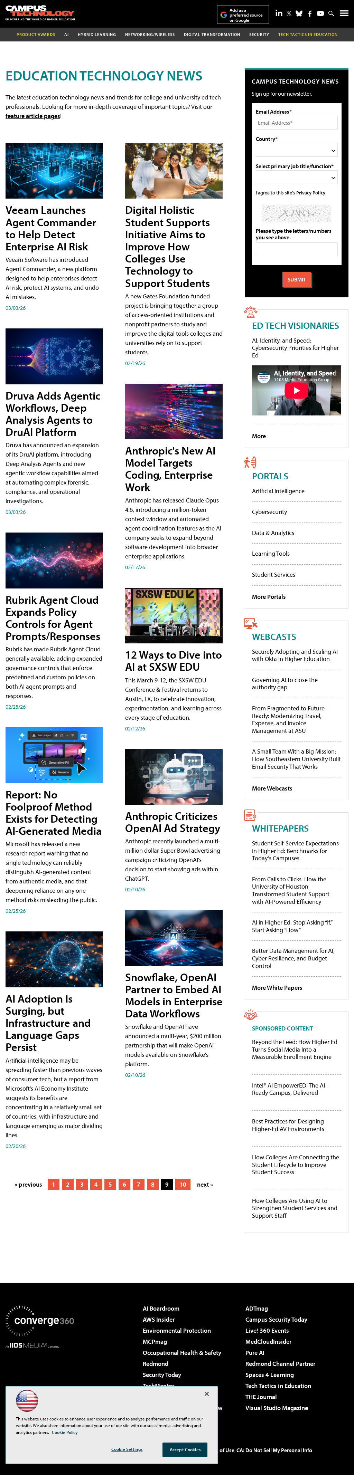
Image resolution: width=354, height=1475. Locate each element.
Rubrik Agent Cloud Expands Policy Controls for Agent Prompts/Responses (53, 618)
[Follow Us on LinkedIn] (279, 12)
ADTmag (256, 1308)
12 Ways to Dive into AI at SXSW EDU (173, 660)
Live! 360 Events (267, 1330)
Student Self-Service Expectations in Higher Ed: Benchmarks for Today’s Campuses (295, 850)
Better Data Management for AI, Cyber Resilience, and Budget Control (293, 958)
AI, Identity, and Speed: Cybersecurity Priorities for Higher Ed (295, 347)
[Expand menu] (344, 14)
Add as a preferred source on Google (246, 15)
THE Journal (261, 1397)
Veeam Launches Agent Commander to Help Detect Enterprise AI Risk (51, 228)
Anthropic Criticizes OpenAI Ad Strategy (172, 822)
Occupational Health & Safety (182, 1353)
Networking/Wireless (150, 34)
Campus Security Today (276, 1319)
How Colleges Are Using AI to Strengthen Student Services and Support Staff (294, 1208)
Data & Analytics (273, 533)
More (259, 436)
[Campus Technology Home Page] (40, 12)
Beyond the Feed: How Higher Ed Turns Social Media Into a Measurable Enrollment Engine (294, 1049)
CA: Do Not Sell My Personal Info (274, 1450)
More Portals (269, 597)
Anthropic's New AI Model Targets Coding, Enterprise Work (170, 468)
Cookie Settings (126, 1449)
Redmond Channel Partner (280, 1364)
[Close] (206, 1393)
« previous (28, 1184)
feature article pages (33, 116)
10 (182, 1184)
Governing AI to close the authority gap (285, 683)
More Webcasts (272, 788)
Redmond (155, 1364)
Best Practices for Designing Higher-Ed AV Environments (288, 1125)
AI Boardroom (161, 1308)
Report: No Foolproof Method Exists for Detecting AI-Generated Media (54, 812)
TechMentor (158, 1386)
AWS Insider (159, 1319)
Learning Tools (271, 553)
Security (259, 34)
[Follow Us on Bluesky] (299, 13)
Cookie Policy (65, 1432)
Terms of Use (219, 1450)
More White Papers (277, 988)
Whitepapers (280, 828)
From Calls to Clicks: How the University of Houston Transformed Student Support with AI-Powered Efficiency (290, 890)
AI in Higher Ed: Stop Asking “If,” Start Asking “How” (292, 926)
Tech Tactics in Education (278, 1386)
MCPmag (155, 1341)
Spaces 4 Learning (269, 1375)
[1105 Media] (40, 1383)
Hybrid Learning (97, 34)
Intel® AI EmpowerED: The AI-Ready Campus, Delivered (289, 1089)
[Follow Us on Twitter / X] (289, 13)
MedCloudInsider (268, 1341)
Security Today (162, 1375)
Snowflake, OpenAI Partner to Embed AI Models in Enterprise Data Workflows (174, 995)
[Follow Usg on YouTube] (320, 13)
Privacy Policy (310, 192)
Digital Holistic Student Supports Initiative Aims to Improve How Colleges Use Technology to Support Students (167, 246)
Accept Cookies (185, 1449)
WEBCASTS (274, 636)
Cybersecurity (269, 512)
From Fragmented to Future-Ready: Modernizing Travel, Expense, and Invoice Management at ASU (289, 719)
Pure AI (254, 1353)
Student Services (273, 574)
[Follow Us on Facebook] (310, 13)
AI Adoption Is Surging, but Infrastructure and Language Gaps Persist (48, 1023)
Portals (270, 476)
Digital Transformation (212, 34)
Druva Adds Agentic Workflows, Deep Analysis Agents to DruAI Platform (53, 414)
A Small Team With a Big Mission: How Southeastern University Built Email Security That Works (296, 758)
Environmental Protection (177, 1330)
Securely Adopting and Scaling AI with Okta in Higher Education (295, 655)
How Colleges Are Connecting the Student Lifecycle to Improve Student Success (295, 1164)
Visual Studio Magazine (276, 1408)
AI (66, 34)
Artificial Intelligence (278, 491)
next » (205, 1184)
